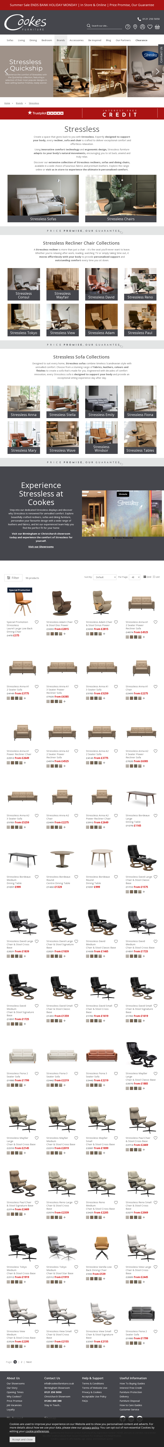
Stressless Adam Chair (59, 623)
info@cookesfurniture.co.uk (59, 1383)
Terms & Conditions (93, 1383)
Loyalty (11, 1409)
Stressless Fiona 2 (17, 1075)
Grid (149, 576)
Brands (61, 40)
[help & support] (127, 26)
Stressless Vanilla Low (99, 1268)
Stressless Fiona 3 (57, 1075)
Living (21, 40)
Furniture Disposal (130, 1400)
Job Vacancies (14, 1405)
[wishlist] (150, 26)
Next (29, 1361)
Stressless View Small (59, 1334)
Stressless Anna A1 (137, 625)
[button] (79, 91)
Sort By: (88, 576)
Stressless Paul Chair (138, 1139)
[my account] (142, 26)
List (158, 576)
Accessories (77, 40)
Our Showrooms (16, 1383)
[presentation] (6, 71)
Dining (33, 40)
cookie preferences (37, 1431)
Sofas (10, 40)
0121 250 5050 (151, 18)
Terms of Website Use (94, 1387)
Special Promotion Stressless (20, 626)
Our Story (12, 1387)
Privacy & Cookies (92, 1392)
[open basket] (157, 26)
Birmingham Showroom (57, 1387)
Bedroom (47, 40)
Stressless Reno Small (139, 1205)
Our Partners (123, 40)
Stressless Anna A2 (57, 754)
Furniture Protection (131, 1392)
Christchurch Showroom (57, 1396)
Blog (108, 40)
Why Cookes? (14, 1396)
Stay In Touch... (52, 1405)
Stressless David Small (59, 1009)
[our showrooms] (135, 26)
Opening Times (15, 1392)
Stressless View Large (138, 1270)
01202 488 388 (53, 1400)
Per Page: (123, 576)
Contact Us (161, 55)
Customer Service (129, 1409)
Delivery (124, 1396)
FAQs (85, 1400)
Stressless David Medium (20, 1010)
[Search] (88, 25)
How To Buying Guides (132, 1383)
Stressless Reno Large (59, 1205)
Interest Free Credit (131, 1387)
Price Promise (14, 1400)
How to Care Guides (131, 1405)
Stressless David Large (139, 880)
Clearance (141, 40)
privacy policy (90, 1427)
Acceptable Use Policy (94, 1396)
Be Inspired (94, 40)
